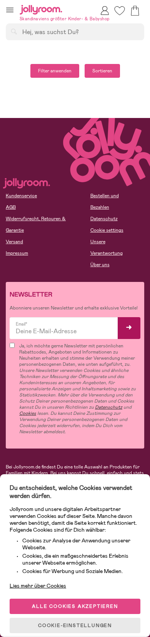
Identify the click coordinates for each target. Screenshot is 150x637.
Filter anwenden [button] (55, 71)
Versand (14, 242)
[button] (9, 10)
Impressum (17, 253)
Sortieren (102, 71)
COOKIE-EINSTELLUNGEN (75, 625)
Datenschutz (104, 219)
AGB (11, 207)
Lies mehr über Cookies (38, 585)
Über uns (100, 265)
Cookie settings (106, 230)
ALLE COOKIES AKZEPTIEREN (75, 606)
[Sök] (14, 31)
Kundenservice (21, 196)
